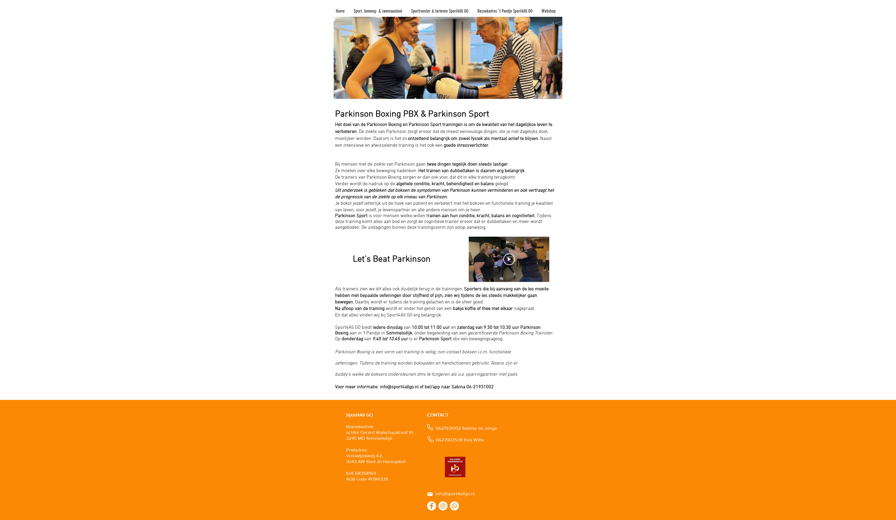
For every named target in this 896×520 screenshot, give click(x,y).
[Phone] (430, 427)
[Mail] (430, 494)
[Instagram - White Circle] (443, 505)
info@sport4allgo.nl (399, 387)
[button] (378, 11)
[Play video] (509, 259)
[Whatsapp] (454, 505)
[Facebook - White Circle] (431, 505)
